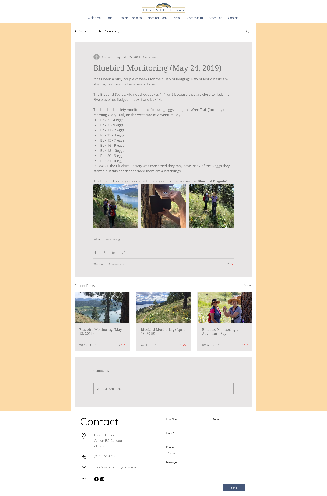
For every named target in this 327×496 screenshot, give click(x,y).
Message (171, 462)
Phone (170, 447)
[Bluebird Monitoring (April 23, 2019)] (163, 307)
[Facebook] (96, 479)
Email (169, 433)
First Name (172, 419)
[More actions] (231, 57)
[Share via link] (123, 252)
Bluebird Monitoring (106, 31)
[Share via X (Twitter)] (104, 252)
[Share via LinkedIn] (114, 252)
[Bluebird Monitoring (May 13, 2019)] (102, 307)
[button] (247, 31)
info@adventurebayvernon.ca (115, 467)
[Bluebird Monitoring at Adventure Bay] (225, 307)
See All (248, 285)
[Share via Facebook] (95, 252)
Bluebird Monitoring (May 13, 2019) (100, 332)
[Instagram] (102, 479)
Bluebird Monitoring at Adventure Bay (221, 332)
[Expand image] (115, 206)
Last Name (214, 419)
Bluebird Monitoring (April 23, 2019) (163, 332)
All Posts (80, 31)
